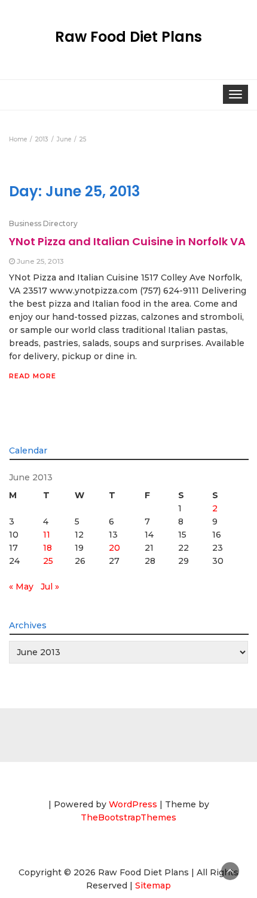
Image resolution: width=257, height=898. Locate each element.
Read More (32, 376)
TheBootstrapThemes (128, 817)
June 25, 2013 (40, 261)
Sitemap (153, 885)
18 (47, 547)
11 (46, 534)
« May (21, 586)
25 (48, 561)
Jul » (50, 586)
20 (114, 547)
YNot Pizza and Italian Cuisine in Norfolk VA (127, 241)
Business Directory (43, 223)
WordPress (133, 804)
